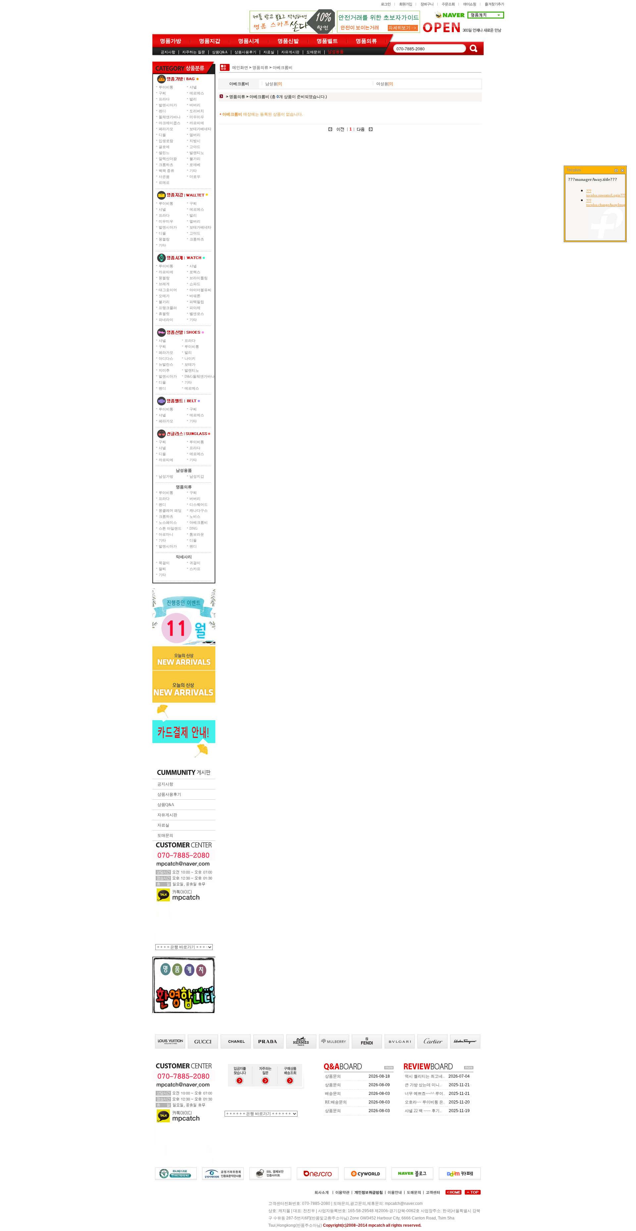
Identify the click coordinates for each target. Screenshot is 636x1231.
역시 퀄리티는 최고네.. (425, 1076)
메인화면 (240, 67)
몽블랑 (164, 239)
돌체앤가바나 (170, 117)
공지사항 (168, 52)
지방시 (194, 141)
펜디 (162, 111)
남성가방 (166, 476)
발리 (193, 99)
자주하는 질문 (193, 52)
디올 (162, 135)
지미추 (164, 370)
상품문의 (333, 1076)
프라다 (164, 99)
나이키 (190, 358)
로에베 (194, 165)
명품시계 (248, 41)
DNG (193, 528)
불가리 (194, 159)
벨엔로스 (196, 314)
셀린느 (164, 153)
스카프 (194, 569)
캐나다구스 (198, 510)
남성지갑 (196, 476)
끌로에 (164, 147)
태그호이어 (168, 290)
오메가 (164, 296)
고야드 (194, 147)
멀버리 (194, 135)
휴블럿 (164, 314)
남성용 (273, 83)
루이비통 (166, 87)
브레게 (164, 284)
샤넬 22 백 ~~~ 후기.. (423, 1110)
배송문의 (333, 1093)
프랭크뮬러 (168, 308)
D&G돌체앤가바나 (200, 376)
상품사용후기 (245, 52)
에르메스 (196, 93)
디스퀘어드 (198, 505)
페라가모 (166, 129)
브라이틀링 (198, 278)
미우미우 (196, 117)
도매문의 (313, 52)
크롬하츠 (166, 165)
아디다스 (166, 358)
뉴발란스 (166, 364)
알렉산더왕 (168, 159)
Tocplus (573, 170)
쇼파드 (194, 284)
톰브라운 (196, 534)
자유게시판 (290, 52)
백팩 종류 (166, 171)
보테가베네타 (200, 129)
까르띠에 (196, 123)
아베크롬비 (198, 522)
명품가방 (170, 41)
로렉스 (194, 272)
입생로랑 (166, 141)
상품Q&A (220, 52)
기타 (193, 171)
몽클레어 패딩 (170, 510)
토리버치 (196, 111)
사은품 (164, 177)
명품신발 (288, 41)
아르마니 (166, 534)
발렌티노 (196, 153)
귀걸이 (194, 563)
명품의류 (366, 41)
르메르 (164, 183)
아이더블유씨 (200, 290)
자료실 (268, 52)
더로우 (194, 177)
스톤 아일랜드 (170, 528)
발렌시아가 (168, 105)
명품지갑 (209, 41)
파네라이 (166, 320)
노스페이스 (168, 522)
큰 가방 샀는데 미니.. (423, 1085)
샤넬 (193, 87)
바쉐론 (194, 296)
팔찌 (162, 569)
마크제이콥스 (170, 123)
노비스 (194, 516)
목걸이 (164, 563)
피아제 (194, 308)
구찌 (162, 93)
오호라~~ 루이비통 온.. (425, 1102)
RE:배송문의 (336, 1102)
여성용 (384, 83)
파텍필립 (196, 302)
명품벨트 (327, 41)
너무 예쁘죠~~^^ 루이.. (425, 1093)
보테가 (190, 364)
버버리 (194, 105)
